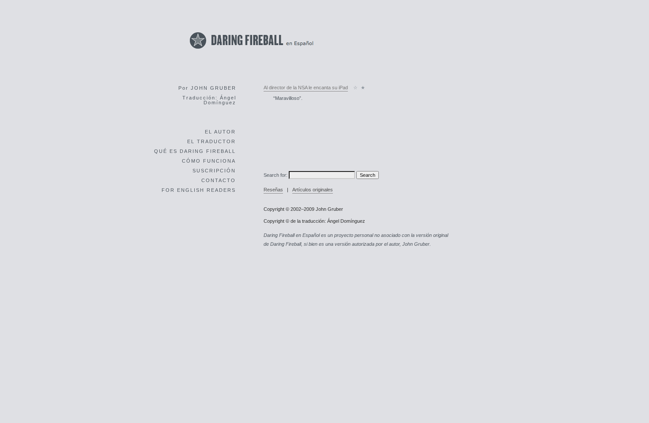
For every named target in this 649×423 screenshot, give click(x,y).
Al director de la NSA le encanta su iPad (306, 87)
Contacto (218, 180)
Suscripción (214, 170)
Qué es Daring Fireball (195, 151)
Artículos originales (312, 189)
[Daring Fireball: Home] (252, 51)
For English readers (199, 190)
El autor (220, 131)
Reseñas (273, 189)
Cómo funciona (209, 161)
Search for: (275, 175)
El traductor (211, 141)
